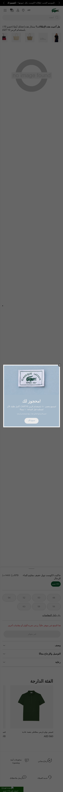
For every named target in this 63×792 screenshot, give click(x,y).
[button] (59, 365)
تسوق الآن (31, 420)
